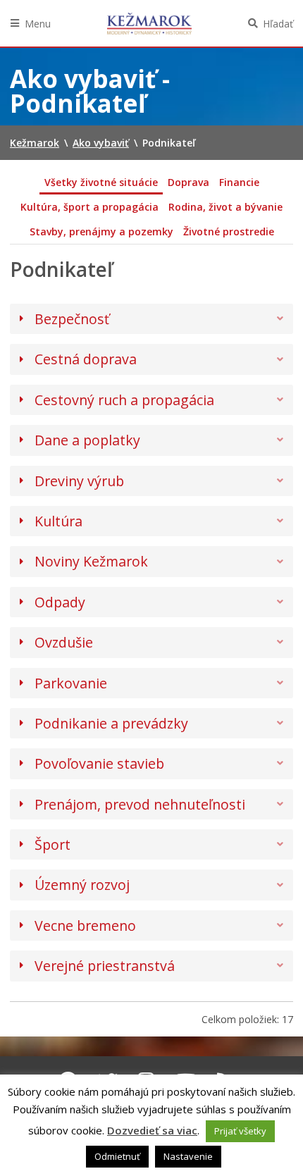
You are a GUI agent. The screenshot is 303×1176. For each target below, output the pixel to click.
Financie (239, 182)
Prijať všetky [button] (240, 1131)
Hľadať (278, 23)
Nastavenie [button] (188, 1156)
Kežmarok (149, 23)
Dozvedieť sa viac (152, 1130)
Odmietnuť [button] (117, 1156)
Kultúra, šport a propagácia (89, 206)
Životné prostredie (228, 231)
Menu (38, 23)
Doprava (188, 182)
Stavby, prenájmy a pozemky (101, 231)
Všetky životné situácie (101, 182)
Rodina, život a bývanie (225, 206)
